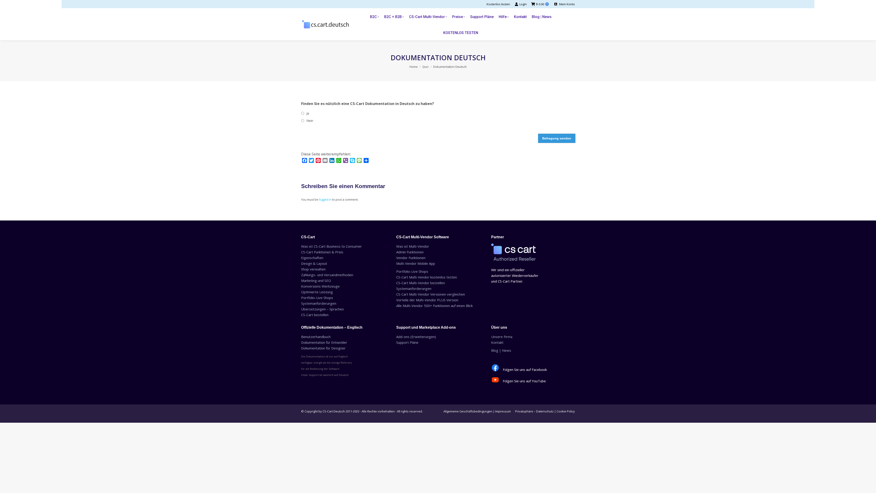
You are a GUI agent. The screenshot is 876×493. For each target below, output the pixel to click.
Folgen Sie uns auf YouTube (524, 381)
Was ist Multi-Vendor (412, 246)
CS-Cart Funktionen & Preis (322, 252)
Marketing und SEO (316, 280)
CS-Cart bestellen (314, 314)
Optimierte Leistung (317, 292)
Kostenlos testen (498, 4)
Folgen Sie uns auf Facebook (525, 369)
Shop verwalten (313, 269)
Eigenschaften (312, 257)
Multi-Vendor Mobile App (415, 263)
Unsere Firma (501, 336)
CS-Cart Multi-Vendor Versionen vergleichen (430, 294)
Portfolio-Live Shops (317, 297)
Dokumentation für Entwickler (324, 342)
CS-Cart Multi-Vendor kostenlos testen (426, 277)
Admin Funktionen (410, 252)
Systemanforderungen (318, 303)
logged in (325, 199)
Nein (309, 120)
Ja (307, 113)
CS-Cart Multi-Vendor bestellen (420, 283)
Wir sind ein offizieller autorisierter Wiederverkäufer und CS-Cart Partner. (514, 275)
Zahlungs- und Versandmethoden (327, 275)
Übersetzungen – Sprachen (322, 309)
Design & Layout (314, 263)
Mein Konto (567, 4)
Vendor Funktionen (410, 257)
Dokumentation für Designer (323, 348)
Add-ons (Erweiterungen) (416, 336)
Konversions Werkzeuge (320, 286)
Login (523, 4)
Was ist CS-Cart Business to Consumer (331, 246)
